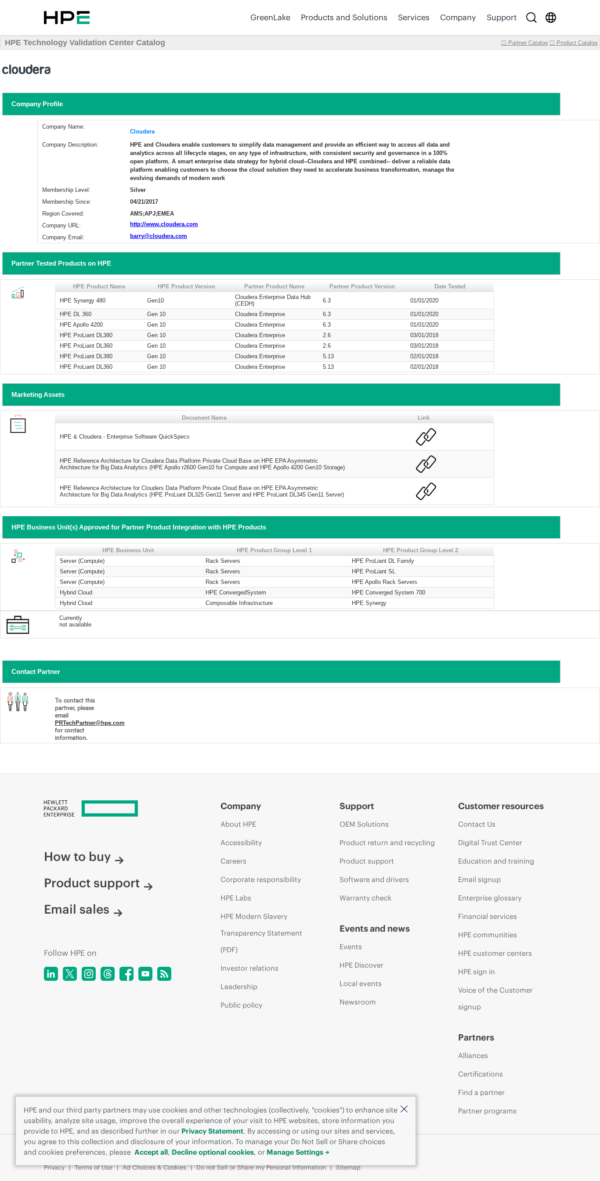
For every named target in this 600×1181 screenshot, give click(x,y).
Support (502, 17)
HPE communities (487, 934)
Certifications (480, 1073)
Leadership (238, 986)
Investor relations (249, 968)
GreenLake (270, 17)
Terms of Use (93, 1167)
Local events (361, 983)
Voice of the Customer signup (495, 998)
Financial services (487, 916)
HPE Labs (235, 897)
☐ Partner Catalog (524, 43)
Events (351, 946)
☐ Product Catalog (573, 43)
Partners (476, 1037)
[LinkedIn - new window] (51, 974)
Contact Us (476, 824)
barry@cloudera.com (158, 236)
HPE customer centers (495, 953)
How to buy (77, 856)
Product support (92, 883)
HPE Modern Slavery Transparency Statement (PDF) (261, 933)
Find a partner (481, 1092)
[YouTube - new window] (145, 974)
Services (414, 17)
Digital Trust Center (490, 842)
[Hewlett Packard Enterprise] (67, 17)
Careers (233, 861)
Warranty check (365, 897)
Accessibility (241, 842)
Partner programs (487, 1110)
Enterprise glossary (489, 897)
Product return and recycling (387, 842)
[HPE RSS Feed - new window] (164, 974)
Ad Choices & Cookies (154, 1167)
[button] (404, 1109)
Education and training (496, 861)
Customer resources (501, 805)
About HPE (238, 824)
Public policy (241, 1005)
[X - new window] (70, 974)
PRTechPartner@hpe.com (90, 723)
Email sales (76, 909)
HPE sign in (476, 971)
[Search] (531, 17)
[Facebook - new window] (126, 974)
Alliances (473, 1055)
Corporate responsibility (260, 879)
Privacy (54, 1167)
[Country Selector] (551, 17)
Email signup (479, 879)
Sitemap (348, 1167)
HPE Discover (361, 965)
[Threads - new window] (108, 974)
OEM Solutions (364, 824)
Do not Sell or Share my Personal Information (261, 1167)
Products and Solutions (344, 17)
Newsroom (358, 1001)
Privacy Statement (212, 1131)
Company (458, 17)
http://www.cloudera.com (164, 224)
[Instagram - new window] (89, 974)
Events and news (375, 928)
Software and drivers (374, 879)
